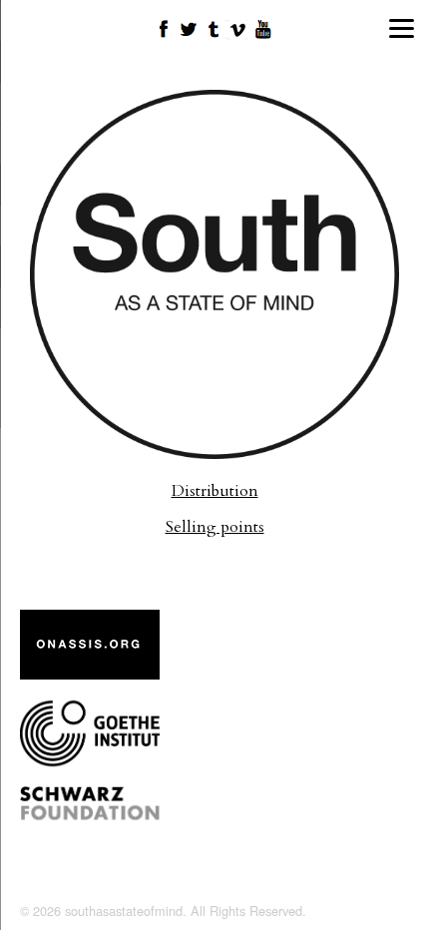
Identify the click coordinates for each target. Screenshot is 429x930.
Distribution (215, 491)
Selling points (215, 527)
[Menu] (401, 27)
